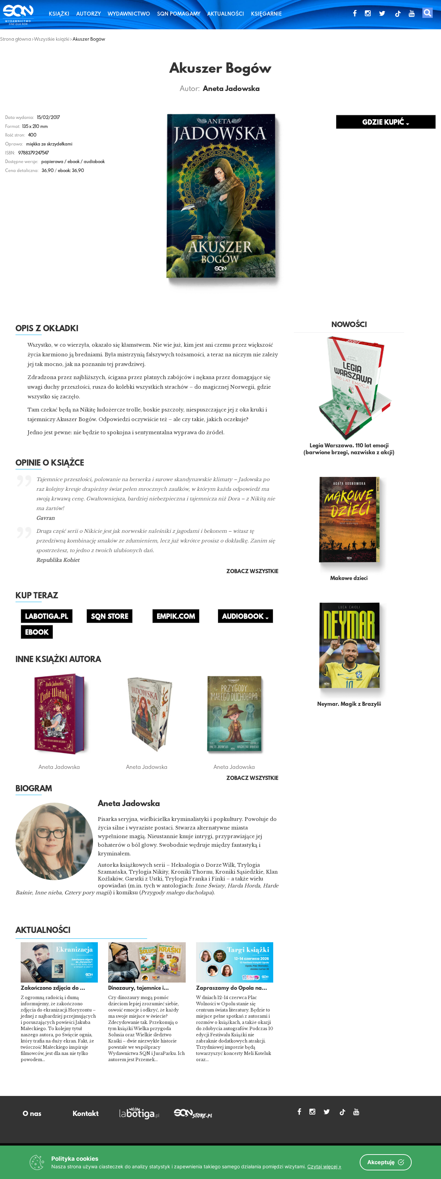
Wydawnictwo (129, 13)
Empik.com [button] (176, 617)
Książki (59, 13)
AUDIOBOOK (243, 617)
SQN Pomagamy (179, 13)
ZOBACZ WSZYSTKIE (252, 778)
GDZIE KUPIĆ (384, 122)
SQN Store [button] (109, 617)
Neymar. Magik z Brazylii (349, 704)
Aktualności (225, 13)
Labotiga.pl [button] (46, 617)
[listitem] (147, 882)
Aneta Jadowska (231, 89)
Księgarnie (266, 13)
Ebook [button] (37, 633)
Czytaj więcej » (324, 1166)
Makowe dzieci (349, 579)
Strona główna (15, 39)
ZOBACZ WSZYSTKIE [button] (252, 572)
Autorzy (88, 13)
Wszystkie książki (51, 39)
